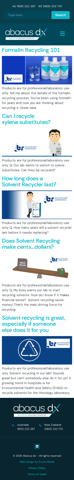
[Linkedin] (37, 446)
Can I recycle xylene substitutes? (26, 119)
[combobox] (27, 15)
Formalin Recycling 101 (31, 50)
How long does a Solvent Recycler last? (29, 181)
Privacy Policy (37, 468)
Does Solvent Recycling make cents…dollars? (31, 243)
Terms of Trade (37, 474)
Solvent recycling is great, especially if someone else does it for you (33, 324)
